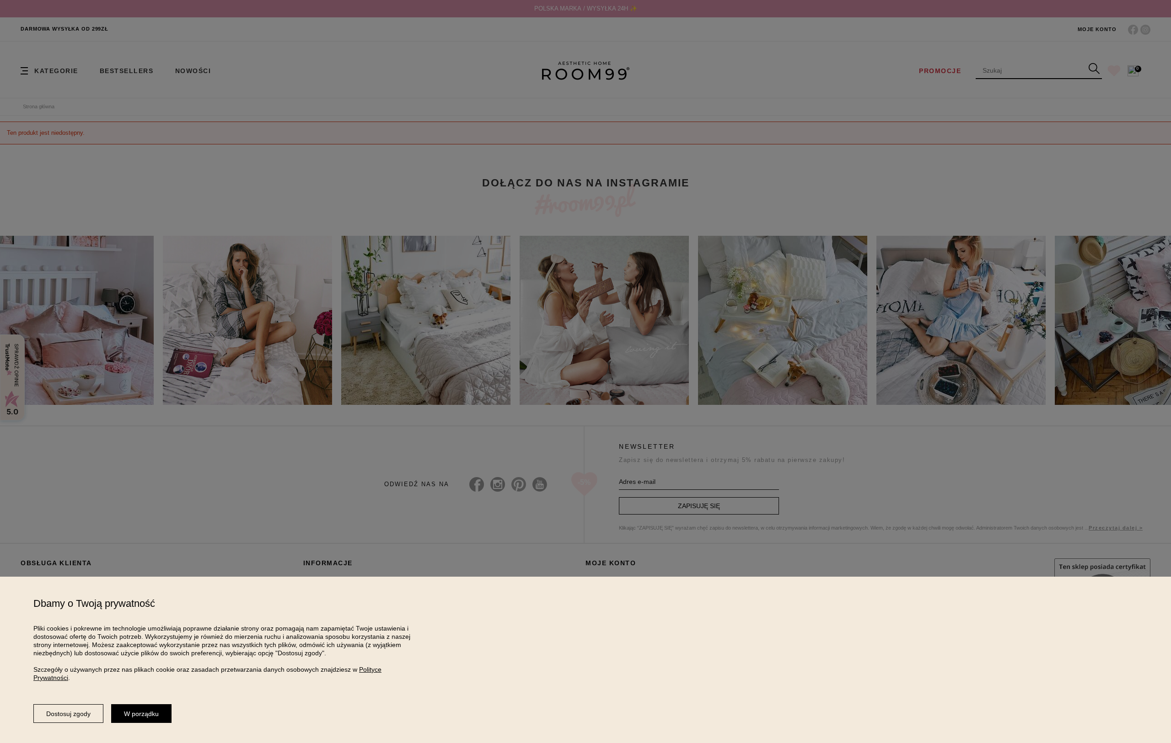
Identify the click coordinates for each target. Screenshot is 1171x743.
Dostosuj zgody (68, 713)
